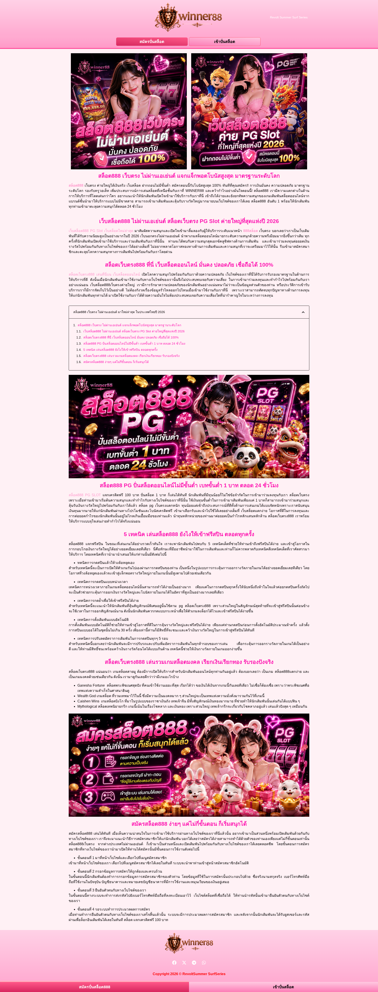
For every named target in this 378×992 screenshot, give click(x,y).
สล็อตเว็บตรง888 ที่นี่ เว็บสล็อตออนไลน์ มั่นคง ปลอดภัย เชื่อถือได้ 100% (130, 337)
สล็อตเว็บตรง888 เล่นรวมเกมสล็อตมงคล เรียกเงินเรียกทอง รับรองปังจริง (131, 356)
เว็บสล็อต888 (79, 231)
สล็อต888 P (79, 495)
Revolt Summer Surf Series (289, 17)
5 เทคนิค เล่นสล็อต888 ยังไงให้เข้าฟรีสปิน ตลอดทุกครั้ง (120, 349)
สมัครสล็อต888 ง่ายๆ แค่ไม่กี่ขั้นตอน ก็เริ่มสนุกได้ (116, 362)
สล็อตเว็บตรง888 (81, 274)
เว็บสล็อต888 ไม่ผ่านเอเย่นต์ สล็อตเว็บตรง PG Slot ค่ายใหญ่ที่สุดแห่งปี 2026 (134, 331)
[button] (303, 312)
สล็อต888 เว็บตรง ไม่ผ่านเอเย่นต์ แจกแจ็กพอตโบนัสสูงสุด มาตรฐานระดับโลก (129, 325)
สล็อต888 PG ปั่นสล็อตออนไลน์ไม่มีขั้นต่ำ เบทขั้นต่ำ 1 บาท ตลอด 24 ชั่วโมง (134, 343)
